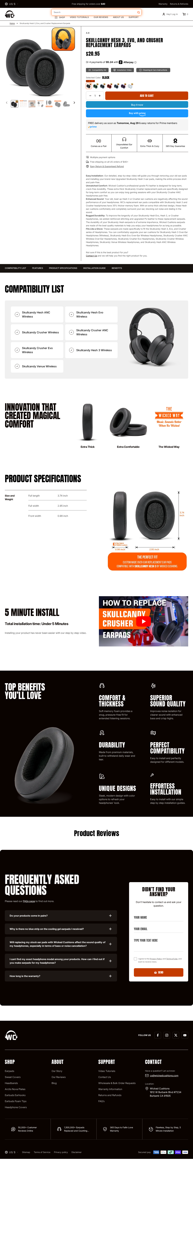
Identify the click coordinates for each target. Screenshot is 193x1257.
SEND (160, 972)
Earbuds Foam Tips (15, 1101)
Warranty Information (110, 1089)
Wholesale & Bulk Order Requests (117, 1083)
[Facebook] (157, 1035)
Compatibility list (15, 268)
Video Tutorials (79, 17)
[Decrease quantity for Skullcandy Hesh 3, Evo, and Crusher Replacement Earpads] (90, 96)
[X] (175, 1035)
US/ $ (12, 3)
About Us (118, 17)
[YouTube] (185, 1035)
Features (37, 268)
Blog (54, 1083)
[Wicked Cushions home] (9, 14)
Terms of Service (42, 1152)
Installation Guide (94, 268)
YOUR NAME (139, 914)
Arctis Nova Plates (15, 1089)
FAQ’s (101, 1101)
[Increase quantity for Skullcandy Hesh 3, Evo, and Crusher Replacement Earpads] (99, 96)
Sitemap (26, 1152)
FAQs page (29, 901)
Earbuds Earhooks (15, 1095)
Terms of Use (171, 959)
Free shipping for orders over (88, 4)
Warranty (163, 4)
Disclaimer (76, 1152)
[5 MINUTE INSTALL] (143, 621)
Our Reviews (101, 17)
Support (134, 17)
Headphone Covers (16, 1107)
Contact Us (91, 255)
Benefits (117, 268)
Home (12, 23)
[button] (74, 102)
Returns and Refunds (109, 1095)
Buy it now (137, 104)
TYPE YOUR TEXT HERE (144, 937)
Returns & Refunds (179, 4)
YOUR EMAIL (139, 925)
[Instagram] (166, 1035)
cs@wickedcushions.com (164, 1075)
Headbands (11, 1083)
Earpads (9, 1071)
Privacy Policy (156, 959)
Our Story (57, 1071)
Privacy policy (61, 1152)
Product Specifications (63, 268)
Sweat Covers (13, 1077)
